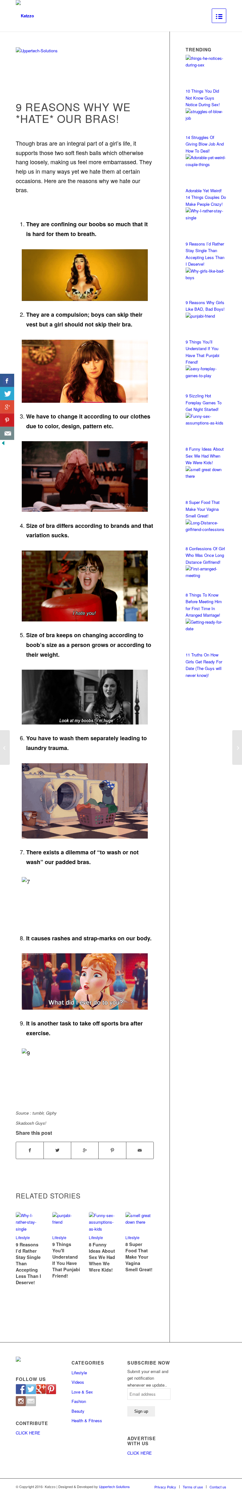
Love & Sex (82, 1392)
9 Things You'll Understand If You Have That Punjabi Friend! (66, 1260)
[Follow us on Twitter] (31, 1389)
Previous (25, 1240)
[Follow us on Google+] (41, 1389)
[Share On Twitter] (7, 393)
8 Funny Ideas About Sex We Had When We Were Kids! (102, 1257)
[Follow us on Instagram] (21, 1401)
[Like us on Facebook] (21, 1389)
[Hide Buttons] (3, 444)
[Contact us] (31, 1401)
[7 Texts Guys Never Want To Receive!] (237, 747)
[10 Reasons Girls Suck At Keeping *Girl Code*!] (5, 747)
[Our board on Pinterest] (51, 1389)
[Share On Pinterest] (7, 420)
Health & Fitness (87, 1420)
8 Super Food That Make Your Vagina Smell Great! (139, 1257)
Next (144, 1240)
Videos (78, 1382)
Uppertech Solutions (114, 1486)
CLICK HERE (28, 1433)
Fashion (79, 1401)
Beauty (78, 1411)
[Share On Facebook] (7, 380)
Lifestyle (59, 1237)
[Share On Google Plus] (7, 406)
